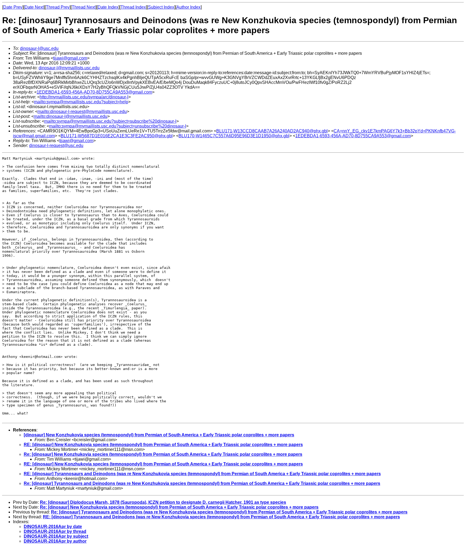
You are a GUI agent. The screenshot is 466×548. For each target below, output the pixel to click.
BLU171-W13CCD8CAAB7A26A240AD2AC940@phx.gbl (272, 131)
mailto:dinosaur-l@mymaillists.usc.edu (70, 116)
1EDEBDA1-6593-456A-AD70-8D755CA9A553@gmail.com (94, 92)
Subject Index (161, 7)
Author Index (188, 7)
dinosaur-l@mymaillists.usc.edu (69, 68)
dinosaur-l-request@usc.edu (56, 145)
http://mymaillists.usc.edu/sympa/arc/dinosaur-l (84, 97)
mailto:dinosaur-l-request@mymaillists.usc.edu (82, 111)
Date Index (108, 7)
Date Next (34, 7)
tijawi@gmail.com (70, 58)
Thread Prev (58, 7)
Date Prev (12, 7)
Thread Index (133, 7)
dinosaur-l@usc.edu (39, 48)
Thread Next (83, 7)
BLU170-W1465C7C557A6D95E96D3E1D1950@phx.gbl (234, 135)
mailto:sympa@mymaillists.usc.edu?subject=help (81, 102)
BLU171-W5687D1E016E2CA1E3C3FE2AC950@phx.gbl (117, 135)
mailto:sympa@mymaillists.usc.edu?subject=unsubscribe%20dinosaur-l (117, 126)
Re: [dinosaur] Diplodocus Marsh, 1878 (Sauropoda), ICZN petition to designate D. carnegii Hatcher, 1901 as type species (163, 502)
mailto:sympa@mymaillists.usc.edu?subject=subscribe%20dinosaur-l (110, 121)
